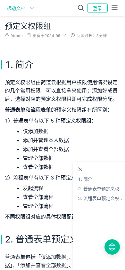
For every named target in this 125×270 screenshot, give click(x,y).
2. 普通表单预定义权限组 (101, 188)
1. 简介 (85, 179)
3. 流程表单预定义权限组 (101, 198)
